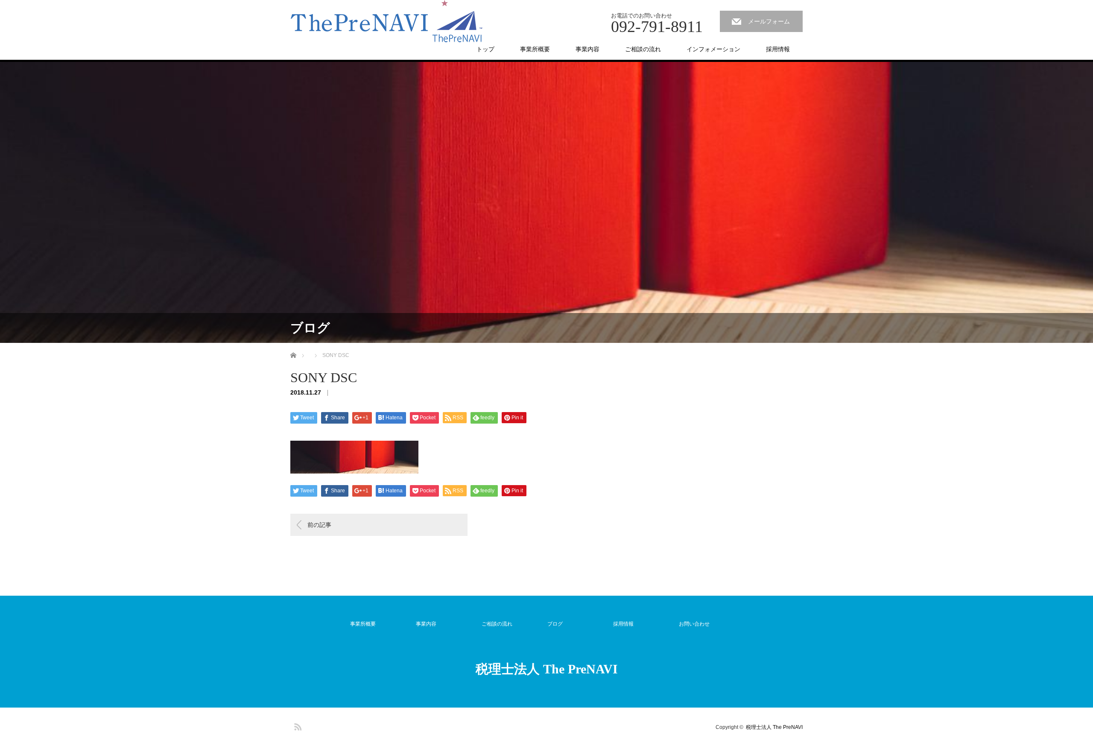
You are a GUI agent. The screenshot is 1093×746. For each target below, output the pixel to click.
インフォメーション (713, 49)
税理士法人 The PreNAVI (547, 669)
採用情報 (778, 49)
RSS (296, 725)
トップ (485, 49)
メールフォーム (769, 21)
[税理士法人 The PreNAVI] (386, 23)
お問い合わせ (694, 623)
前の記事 (319, 524)
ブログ (555, 623)
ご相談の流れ (643, 49)
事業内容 (587, 49)
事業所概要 (535, 49)
